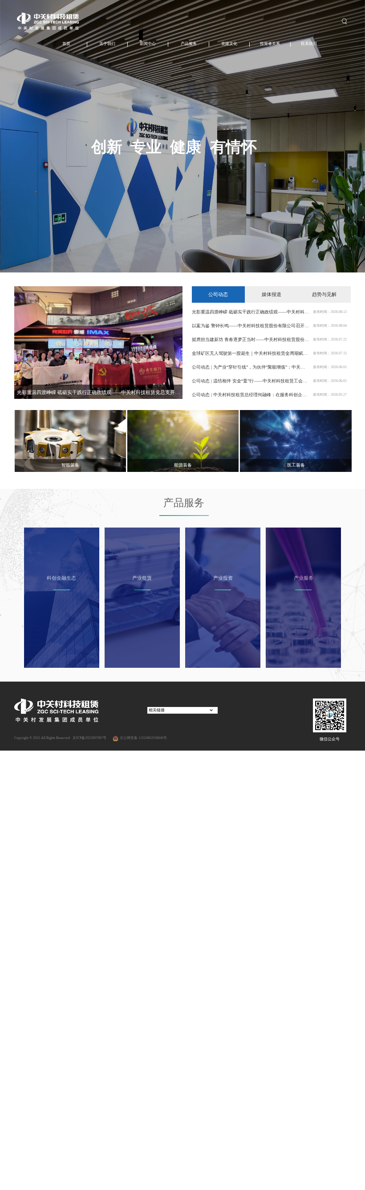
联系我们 (309, 43)
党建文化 (229, 43)
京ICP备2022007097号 (89, 738)
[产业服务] (303, 597)
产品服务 (189, 43)
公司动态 (218, 294)
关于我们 (107, 43)
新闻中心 (148, 43)
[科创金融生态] (61, 597)
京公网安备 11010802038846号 (143, 738)
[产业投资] (222, 597)
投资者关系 (270, 43)
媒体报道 (271, 294)
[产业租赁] (142, 597)
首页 (66, 43)
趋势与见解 (324, 294)
